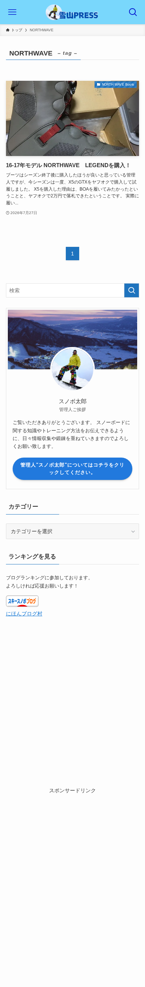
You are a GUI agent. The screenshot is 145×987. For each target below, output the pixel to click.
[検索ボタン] (133, 12)
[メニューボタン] (12, 12)
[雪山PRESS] (72, 12)
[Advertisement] (72, 867)
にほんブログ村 (24, 614)
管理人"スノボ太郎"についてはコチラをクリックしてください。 (72, 468)
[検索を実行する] (131, 290)
